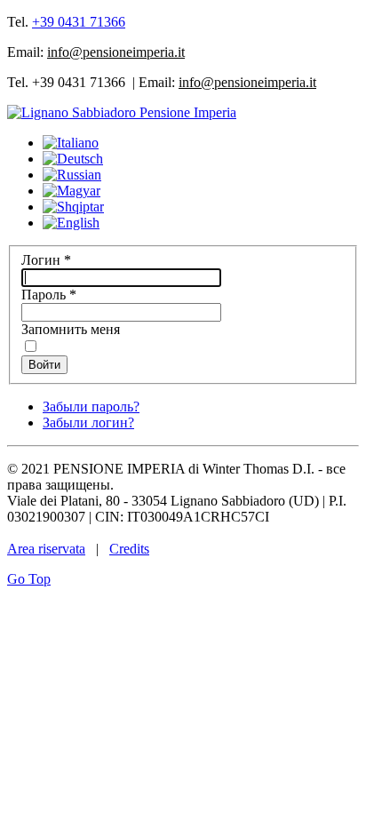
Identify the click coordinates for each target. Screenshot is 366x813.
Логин (46, 259)
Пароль (48, 294)
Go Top (29, 578)
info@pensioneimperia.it (116, 52)
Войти (44, 364)
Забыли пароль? (91, 406)
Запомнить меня (70, 329)
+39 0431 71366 (78, 21)
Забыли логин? (88, 422)
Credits (129, 548)
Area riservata (46, 548)
